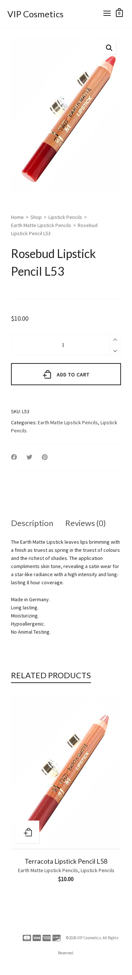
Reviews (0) (85, 523)
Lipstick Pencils (65, 217)
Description (32, 523)
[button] (109, 48)
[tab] (32, 523)
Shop (36, 217)
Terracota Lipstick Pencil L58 (66, 861)
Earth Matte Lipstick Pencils (41, 225)
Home (17, 217)
